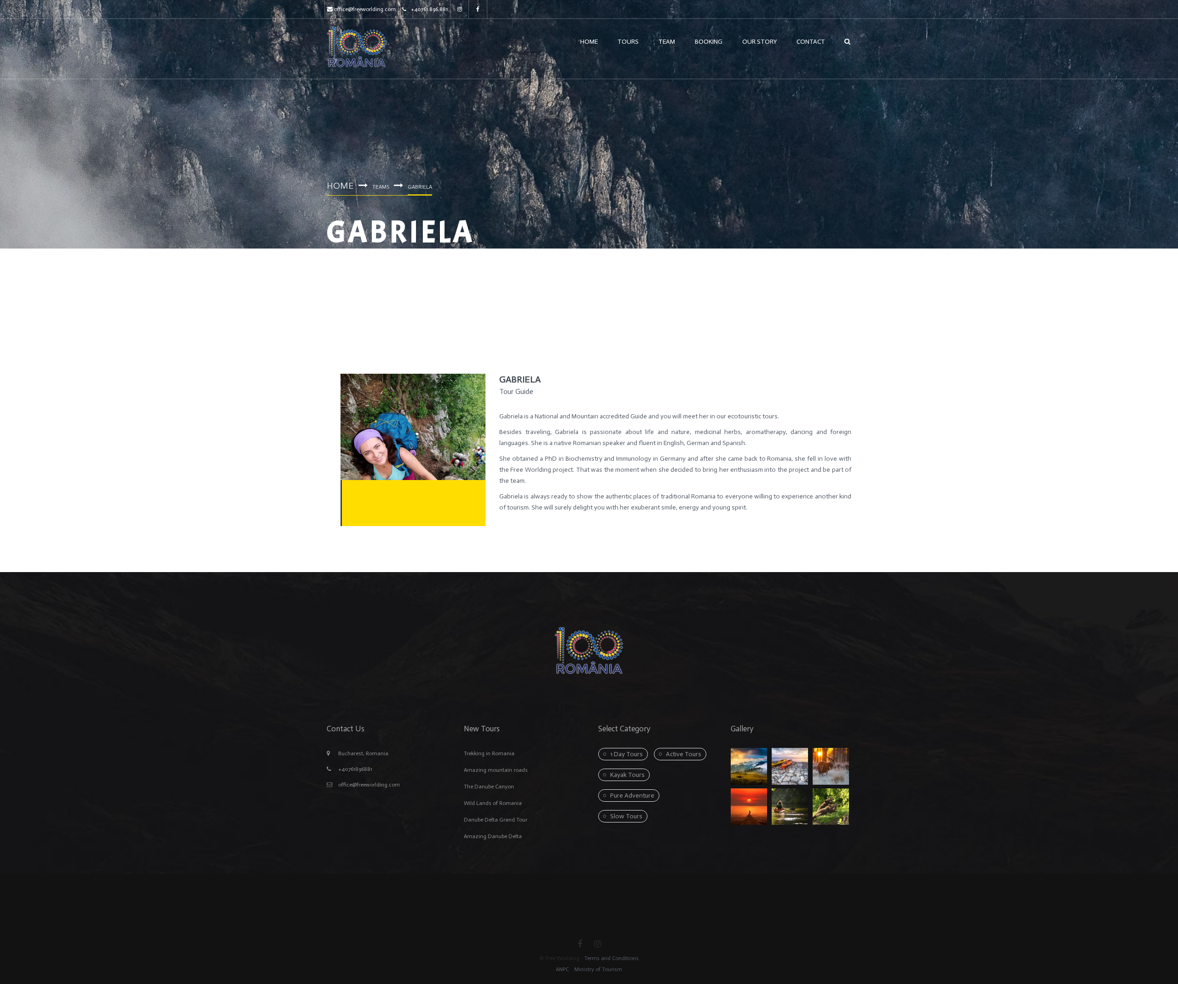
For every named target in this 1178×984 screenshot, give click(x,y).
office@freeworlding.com (365, 9)
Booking (708, 42)
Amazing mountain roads (496, 770)
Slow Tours (626, 816)
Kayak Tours (627, 775)
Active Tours (683, 754)
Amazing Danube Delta (493, 836)
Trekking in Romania (489, 753)
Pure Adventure (632, 795)
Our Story (759, 42)
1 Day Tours (626, 754)
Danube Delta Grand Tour (495, 819)
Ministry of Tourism (597, 969)
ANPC (562, 969)
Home (589, 42)
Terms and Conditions (611, 958)
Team (666, 42)
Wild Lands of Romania (493, 803)
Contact (811, 42)
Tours (628, 42)
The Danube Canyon (489, 786)
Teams (380, 187)
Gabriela (520, 379)
